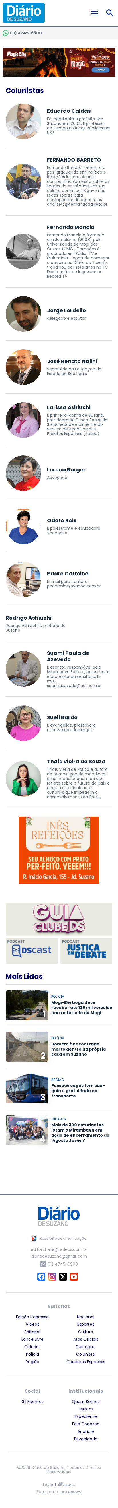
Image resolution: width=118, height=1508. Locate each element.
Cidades (32, 1347)
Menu (96, 13)
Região (32, 1362)
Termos (85, 1409)
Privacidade (85, 1439)
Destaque (85, 1347)
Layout (49, 1485)
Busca (110, 13)
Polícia (32, 1354)
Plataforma (47, 1492)
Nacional (85, 1317)
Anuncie (86, 1431)
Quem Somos (86, 1401)
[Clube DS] (59, 920)
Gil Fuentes (32, 1401)
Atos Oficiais (85, 1339)
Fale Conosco (85, 1424)
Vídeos (32, 1324)
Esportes (85, 1324)
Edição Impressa (32, 1317)
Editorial (32, 1332)
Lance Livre (32, 1339)
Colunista (85, 1354)
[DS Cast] (32, 950)
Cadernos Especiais (85, 1362)
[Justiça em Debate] (86, 950)
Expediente (86, 1416)
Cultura (85, 1332)
